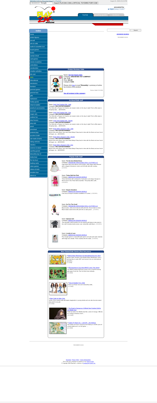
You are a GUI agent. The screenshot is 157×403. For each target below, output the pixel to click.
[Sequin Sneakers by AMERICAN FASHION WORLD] (55, 201)
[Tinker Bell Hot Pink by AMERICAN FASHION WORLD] (55, 186)
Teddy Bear (33, 157)
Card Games (34, 59)
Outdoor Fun (34, 117)
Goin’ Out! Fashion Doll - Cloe (62, 112)
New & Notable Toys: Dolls (77, 283)
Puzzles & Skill (35, 135)
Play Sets (33, 123)
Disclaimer (68, 359)
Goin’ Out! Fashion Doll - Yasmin (62, 120)
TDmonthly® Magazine (48, 1)
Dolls (31, 77)
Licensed (33, 111)
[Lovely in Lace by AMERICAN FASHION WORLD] (55, 244)
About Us (33, 175)
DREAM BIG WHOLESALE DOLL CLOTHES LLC (83, 162)
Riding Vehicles (35, 142)
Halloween (33, 99)
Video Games (34, 166)
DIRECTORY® (35, 1)
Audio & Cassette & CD (37, 46)
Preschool (33, 129)
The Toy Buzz (34, 160)
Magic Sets (33, 114)
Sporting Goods (35, 151)
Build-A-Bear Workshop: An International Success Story (84, 255)
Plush (32, 126)
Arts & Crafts (34, 43)
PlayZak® (58, 1)
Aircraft (32, 40)
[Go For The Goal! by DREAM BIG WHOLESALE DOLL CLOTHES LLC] (55, 215)
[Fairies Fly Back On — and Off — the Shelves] (58, 334)
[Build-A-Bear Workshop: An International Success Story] (57, 264)
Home (32, 34)
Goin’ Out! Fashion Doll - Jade (62, 104)
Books (32, 53)
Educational (34, 80)
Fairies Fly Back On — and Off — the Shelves (82, 322)
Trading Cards (34, 163)
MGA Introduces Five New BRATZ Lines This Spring (83, 267)
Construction (34, 68)
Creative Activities (36, 71)
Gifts (31, 96)
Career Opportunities (85, 359)
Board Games (34, 50)
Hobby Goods (34, 102)
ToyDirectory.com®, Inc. (89, 363)
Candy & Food (34, 56)
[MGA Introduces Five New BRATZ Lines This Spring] (58, 279)
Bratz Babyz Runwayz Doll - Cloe (63, 145)
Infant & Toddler (35, 105)
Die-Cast (32, 74)
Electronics (33, 83)
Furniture (33, 86)
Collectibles (34, 65)
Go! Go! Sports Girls (75, 75)
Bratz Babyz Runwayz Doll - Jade (63, 128)
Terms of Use (90, 361)
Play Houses (34, 120)
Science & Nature (35, 148)
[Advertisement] (36, 202)
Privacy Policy (75, 359)
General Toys (34, 93)
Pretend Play (34, 132)
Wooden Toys (34, 172)
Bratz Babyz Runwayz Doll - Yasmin (64, 137)
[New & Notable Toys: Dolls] (58, 295)
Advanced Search (123, 34)
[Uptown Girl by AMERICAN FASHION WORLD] (55, 230)
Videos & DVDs (34, 169)
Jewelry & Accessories (37, 108)
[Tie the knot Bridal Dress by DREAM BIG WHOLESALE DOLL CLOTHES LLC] (55, 172)
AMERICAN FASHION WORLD (77, 177)
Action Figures (34, 37)
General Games (35, 89)
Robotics (32, 145)
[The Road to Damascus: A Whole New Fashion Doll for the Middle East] (58, 319)
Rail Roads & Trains (36, 139)
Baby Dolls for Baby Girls (57, 298)
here (73, 85)
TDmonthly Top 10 (35, 154)
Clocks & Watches (36, 62)
